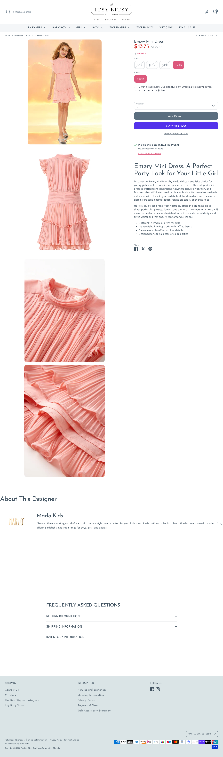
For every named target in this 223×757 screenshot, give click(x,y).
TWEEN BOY (144, 27)
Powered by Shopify (51, 748)
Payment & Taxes (88, 705)
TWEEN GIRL (118, 27)
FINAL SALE (187, 27)
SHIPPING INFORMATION (64, 626)
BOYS (96, 27)
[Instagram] (158, 689)
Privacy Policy (86, 700)
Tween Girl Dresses (22, 35)
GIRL (79, 27)
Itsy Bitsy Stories (15, 705)
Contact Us (12, 690)
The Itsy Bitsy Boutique (31, 748)
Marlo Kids (141, 53)
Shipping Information (91, 695)
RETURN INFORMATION (63, 616)
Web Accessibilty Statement (94, 711)
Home (7, 35)
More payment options (176, 133)
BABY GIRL (35, 27)
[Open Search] (8, 11)
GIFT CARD (166, 27)
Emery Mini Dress (41, 35)
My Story (10, 695)
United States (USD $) (200, 733)
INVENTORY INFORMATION (65, 637)
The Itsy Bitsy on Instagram (22, 700)
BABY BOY (59, 27)
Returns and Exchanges (92, 690)
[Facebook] (152, 689)
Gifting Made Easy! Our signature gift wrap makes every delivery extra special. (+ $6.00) (175, 88)
